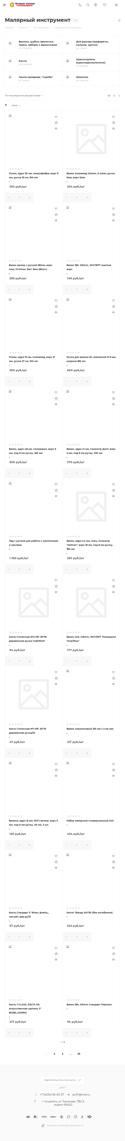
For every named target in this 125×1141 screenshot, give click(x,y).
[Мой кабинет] (95, 5)
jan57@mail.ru (81, 1094)
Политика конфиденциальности (65, 1126)
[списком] (114, 95)
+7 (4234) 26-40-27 (52, 1094)
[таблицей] (119, 95)
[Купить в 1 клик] (56, 122)
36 (78, 1053)
